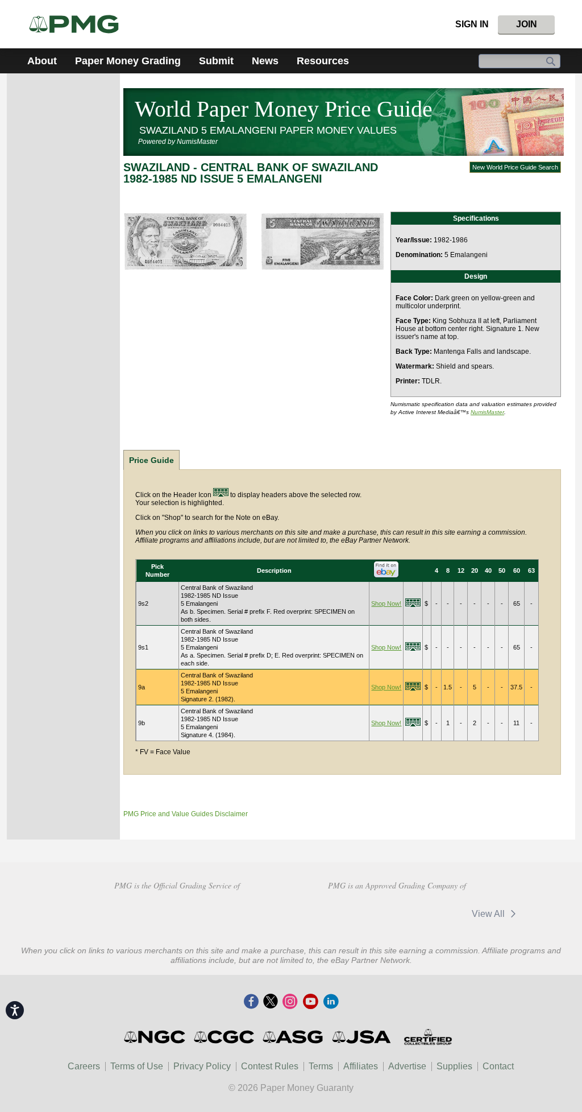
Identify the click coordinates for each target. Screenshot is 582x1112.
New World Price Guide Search (515, 167)
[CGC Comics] (225, 1036)
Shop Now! (386, 603)
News (265, 61)
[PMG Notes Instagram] (289, 1002)
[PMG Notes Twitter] (270, 1002)
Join (526, 24)
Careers (84, 1066)
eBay (432, 913)
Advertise (407, 1066)
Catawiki (358, 913)
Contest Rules (269, 1066)
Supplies (454, 1066)
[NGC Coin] (78, 24)
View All (489, 914)
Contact (498, 1066)
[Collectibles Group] (427, 1036)
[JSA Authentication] (361, 1036)
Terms (321, 1066)
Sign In (472, 24)
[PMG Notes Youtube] (310, 1002)
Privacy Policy (202, 1066)
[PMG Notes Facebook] (251, 1002)
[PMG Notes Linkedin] (330, 1002)
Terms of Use (136, 1066)
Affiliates (360, 1066)
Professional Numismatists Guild (177, 912)
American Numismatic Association (96, 912)
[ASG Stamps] (293, 1036)
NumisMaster (487, 412)
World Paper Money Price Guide (284, 109)
